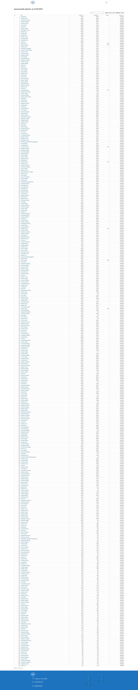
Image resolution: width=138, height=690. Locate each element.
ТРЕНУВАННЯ (88, 682)
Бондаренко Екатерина (25, 311)
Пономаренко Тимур (25, 30)
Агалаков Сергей (24, 281)
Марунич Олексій (24, 28)
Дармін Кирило (24, 433)
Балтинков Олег (24, 271)
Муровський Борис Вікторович (27, 181)
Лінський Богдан (24, 40)
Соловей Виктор (24, 570)
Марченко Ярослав (24, 595)
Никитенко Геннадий (25, 633)
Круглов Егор (24, 505)
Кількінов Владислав (25, 213)
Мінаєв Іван (23, 65)
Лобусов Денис (24, 393)
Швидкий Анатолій (25, 648)
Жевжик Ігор (23, 255)
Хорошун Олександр (25, 85)
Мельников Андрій (25, 475)
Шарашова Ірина (24, 380)
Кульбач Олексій (24, 266)
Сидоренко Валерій (25, 358)
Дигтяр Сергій (24, 653)
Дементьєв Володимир (26, 91)
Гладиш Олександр (25, 216)
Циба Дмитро (24, 383)
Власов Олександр (24, 542)
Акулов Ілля (23, 525)
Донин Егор (23, 613)
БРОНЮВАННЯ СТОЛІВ (88, 684)
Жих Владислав (24, 326)
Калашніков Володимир (26, 48)
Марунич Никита (24, 513)
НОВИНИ (88, 678)
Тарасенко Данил (24, 353)
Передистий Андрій (25, 103)
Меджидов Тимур (24, 510)
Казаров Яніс (23, 218)
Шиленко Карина (24, 440)
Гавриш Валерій (24, 627)
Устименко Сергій (24, 146)
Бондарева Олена (24, 138)
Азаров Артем (24, 180)
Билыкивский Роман (25, 283)
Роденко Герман (24, 512)
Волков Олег (23, 448)
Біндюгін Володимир (25, 415)
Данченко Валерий (25, 195)
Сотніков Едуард (24, 278)
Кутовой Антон (24, 592)
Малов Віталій (24, 420)
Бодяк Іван (23, 288)
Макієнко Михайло (25, 21)
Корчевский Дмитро (25, 215)
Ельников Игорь (24, 553)
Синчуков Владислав (25, 473)
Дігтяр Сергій (24, 533)
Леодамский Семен (25, 83)
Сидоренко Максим (25, 413)
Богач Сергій (23, 295)
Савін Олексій (24, 235)
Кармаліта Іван (24, 258)
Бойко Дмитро (24, 175)
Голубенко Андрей (25, 578)
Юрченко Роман (24, 173)
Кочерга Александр (25, 280)
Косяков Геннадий (25, 602)
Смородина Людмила (25, 565)
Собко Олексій (24, 260)
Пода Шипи (23, 453)
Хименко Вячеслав (25, 600)
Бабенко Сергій (24, 291)
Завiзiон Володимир (25, 111)
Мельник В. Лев (24, 318)
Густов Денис (24, 110)
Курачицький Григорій (26, 290)
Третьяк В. (23, 338)
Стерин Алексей (24, 93)
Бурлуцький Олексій (25, 343)
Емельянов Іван (24, 363)
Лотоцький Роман (24, 428)
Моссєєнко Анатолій (25, 550)
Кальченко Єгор (24, 133)
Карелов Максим (24, 81)
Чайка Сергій (23, 622)
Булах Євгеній (24, 70)
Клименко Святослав (25, 321)
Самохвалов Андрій (25, 537)
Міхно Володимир (24, 637)
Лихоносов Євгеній (25, 375)
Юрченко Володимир (25, 60)
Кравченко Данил (24, 598)
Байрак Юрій (23, 527)
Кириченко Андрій (25, 150)
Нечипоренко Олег (25, 253)
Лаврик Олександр (25, 478)
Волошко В (23, 373)
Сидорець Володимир (25, 231)
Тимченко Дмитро (25, 615)
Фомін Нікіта (23, 315)
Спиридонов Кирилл (25, 128)
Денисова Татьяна (24, 238)
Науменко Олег (24, 488)
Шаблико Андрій (24, 268)
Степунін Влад (24, 193)
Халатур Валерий (24, 298)
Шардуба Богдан (24, 477)
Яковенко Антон (24, 36)
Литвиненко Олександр (26, 116)
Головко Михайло (24, 642)
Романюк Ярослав (24, 61)
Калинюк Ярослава (25, 580)
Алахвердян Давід (25, 90)
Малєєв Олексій (24, 156)
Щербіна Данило (24, 300)
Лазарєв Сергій (24, 508)
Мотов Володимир (25, 78)
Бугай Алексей (24, 483)
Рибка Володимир (24, 370)
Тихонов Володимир (25, 355)
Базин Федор (23, 98)
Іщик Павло (23, 26)
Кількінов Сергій (24, 497)
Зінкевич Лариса (24, 568)
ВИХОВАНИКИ (101, 678)
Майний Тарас (24, 305)
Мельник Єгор (24, 31)
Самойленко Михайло (25, 335)
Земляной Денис (24, 161)
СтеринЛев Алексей (25, 313)
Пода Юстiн (23, 88)
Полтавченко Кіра (24, 186)
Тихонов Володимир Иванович (27, 256)
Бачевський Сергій (25, 655)
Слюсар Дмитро (24, 143)
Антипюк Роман (24, 625)
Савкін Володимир (25, 520)
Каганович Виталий (25, 58)
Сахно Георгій (24, 587)
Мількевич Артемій (25, 405)
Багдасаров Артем (24, 573)
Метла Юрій (23, 597)
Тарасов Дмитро (24, 168)
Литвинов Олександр (25, 20)
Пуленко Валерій (24, 567)
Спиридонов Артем (25, 502)
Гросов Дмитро (24, 316)
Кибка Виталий (24, 113)
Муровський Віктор (25, 226)
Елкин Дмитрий (24, 503)
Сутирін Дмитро (24, 203)
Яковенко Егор (24, 33)
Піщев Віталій (24, 558)
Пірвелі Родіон (24, 43)
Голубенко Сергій (24, 485)
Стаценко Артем (24, 463)
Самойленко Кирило (25, 183)
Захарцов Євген (24, 296)
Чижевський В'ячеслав (25, 540)
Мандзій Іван (23, 16)
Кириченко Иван (24, 410)
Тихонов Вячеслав (25, 528)
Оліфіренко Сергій (24, 120)
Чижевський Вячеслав (25, 535)
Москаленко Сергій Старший (27, 171)
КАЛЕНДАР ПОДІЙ (101, 680)
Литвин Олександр (25, 206)
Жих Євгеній (23, 330)
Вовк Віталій (23, 425)
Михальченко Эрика (25, 552)
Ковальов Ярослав (25, 53)
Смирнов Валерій (24, 63)
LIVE (101, 684)
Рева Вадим (23, 201)
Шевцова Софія (24, 308)
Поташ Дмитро (24, 56)
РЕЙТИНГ (102, 676)
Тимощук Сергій (24, 230)
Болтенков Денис (24, 38)
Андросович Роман (25, 632)
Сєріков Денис (24, 100)
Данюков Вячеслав (25, 55)
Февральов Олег (24, 163)
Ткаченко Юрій (24, 543)
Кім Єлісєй (23, 131)
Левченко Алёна (24, 458)
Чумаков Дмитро (24, 378)
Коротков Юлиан (24, 517)
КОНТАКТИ (101, 682)
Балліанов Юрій (24, 220)
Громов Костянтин (25, 490)
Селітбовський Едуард (25, 340)
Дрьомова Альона (24, 630)
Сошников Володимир (25, 263)
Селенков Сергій (24, 328)
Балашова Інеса (24, 348)
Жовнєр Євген (24, 331)
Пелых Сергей (24, 320)
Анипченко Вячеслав (25, 388)
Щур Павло (23, 628)
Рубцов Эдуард (24, 18)
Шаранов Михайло (25, 153)
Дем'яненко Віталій (25, 445)
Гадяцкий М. (23, 286)
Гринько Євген (24, 423)
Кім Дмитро (23, 106)
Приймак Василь (24, 243)
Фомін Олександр (24, 45)
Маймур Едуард (24, 303)
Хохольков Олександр (25, 166)
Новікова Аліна (24, 73)
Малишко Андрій (24, 191)
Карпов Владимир (24, 657)
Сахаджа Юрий (24, 105)
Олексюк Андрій (24, 350)
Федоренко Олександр (25, 518)
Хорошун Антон (24, 276)
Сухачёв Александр (25, 443)
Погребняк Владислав (25, 572)
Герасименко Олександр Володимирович (29, 141)
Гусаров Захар (24, 612)
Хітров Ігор (23, 240)
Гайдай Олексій (24, 285)
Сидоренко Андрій (25, 233)
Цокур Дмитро (24, 450)
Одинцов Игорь (24, 548)
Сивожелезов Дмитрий (25, 500)
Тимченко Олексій (25, 480)
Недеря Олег (23, 211)
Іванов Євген (23, 125)
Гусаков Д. (23, 603)
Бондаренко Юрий (24, 245)
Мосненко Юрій (24, 435)
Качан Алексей (24, 438)
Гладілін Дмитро (24, 400)
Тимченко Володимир (25, 345)
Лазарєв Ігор (23, 557)
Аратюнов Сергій (24, 522)
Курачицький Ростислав (26, 640)
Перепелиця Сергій (25, 140)
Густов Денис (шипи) (25, 306)
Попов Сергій (23, 261)
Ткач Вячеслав (24, 468)
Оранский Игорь (24, 188)
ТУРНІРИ (88, 680)
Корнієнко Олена (24, 170)
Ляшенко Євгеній (24, 618)
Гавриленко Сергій (25, 588)
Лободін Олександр (25, 590)
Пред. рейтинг (96, 15)
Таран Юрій (23, 582)
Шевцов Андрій (24, 130)
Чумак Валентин (24, 190)
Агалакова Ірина (24, 145)
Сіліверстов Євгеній (25, 165)
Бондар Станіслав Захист (26, 96)
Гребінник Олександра (25, 660)
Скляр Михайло (24, 71)
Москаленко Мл (24, 293)
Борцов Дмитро (24, 68)
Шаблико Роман (24, 515)
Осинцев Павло (24, 210)
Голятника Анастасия (25, 583)
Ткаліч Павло (24, 25)
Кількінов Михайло (25, 205)
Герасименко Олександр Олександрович (29, 538)
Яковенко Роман (24, 228)
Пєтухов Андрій (24, 248)
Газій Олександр (24, 155)
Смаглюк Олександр (25, 176)
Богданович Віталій (25, 645)
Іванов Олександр (24, 532)
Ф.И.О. (22, 15)
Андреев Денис (24, 575)
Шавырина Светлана (25, 325)
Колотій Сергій (24, 360)
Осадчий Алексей (24, 585)
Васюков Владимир (25, 95)
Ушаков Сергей (24, 208)
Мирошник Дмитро (25, 270)
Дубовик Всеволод (25, 605)
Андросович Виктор (25, 310)
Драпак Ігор (23, 66)
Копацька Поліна (24, 482)
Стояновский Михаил (25, 135)
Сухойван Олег (24, 46)
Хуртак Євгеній (24, 101)
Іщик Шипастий (24, 185)
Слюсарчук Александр (25, 662)
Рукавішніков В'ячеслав (26, 223)
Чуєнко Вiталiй (24, 555)
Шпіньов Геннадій (25, 390)
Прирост (107, 15)
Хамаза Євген (23, 507)
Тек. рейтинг (81, 15)
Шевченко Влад (24, 643)
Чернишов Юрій (24, 246)
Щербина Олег (24, 563)
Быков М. (23, 465)
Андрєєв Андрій (24, 398)
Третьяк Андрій (24, 635)
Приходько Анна (24, 647)
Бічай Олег (23, 41)
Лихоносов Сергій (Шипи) (26, 50)
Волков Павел (24, 76)
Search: (91, 12)
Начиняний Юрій (24, 460)
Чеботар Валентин (24, 650)
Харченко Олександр (25, 148)
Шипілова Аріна (24, 617)
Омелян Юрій (23, 75)
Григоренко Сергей (25, 620)
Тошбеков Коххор (24, 560)
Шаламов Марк (24, 225)
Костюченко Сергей (25, 251)
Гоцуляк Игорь (24, 545)
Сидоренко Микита (25, 403)
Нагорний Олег (24, 196)
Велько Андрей (24, 607)
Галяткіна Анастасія (25, 301)
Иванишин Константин (26, 623)
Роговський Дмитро (25, 151)
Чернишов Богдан (24, 158)
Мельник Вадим (24, 178)
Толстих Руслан (24, 51)
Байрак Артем (24, 487)
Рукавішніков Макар (25, 236)
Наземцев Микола (24, 408)
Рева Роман (23, 530)
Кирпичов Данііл (24, 608)
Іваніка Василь (24, 160)
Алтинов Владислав (25, 241)
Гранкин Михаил (24, 495)
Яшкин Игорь (24, 593)
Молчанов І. (23, 665)
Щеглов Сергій (24, 250)
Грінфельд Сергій (24, 455)
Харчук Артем (24, 86)
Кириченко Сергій (24, 663)
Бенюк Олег (23, 498)
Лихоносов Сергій (24, 23)
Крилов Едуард (24, 126)
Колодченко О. (24, 562)
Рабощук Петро (24, 523)
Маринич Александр (25, 638)
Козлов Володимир (25, 265)
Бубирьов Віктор (24, 577)
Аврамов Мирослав (25, 108)
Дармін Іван (23, 123)
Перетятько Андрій (25, 118)
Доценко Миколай (25, 368)
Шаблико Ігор (24, 652)
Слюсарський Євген (25, 333)
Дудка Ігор (23, 275)
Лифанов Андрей (24, 121)
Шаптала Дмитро (24, 115)
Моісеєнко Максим (25, 273)
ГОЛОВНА (89, 676)
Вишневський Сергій (25, 418)
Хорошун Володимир (25, 385)
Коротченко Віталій (25, 200)
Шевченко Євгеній (25, 323)
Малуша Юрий (24, 658)
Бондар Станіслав (24, 80)
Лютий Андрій (24, 395)
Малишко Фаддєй (24, 136)
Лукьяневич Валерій (25, 430)
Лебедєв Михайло (24, 492)
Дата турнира (121, 15)
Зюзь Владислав (24, 610)
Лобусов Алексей (24, 547)
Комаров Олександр (25, 221)
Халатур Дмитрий (24, 493)
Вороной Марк (24, 35)
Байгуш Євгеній (24, 198)
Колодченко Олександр (26, 470)
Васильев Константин (25, 365)
